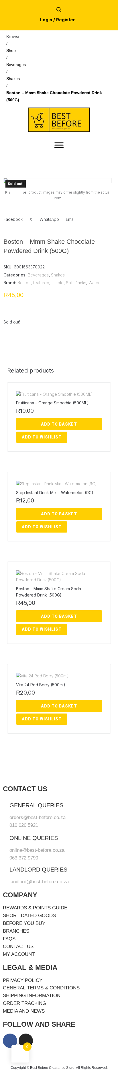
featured (41, 282)
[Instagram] (26, 1041)
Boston (24, 282)
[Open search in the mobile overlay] (59, 9)
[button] (16, 191)
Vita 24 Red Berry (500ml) (40, 684)
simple (58, 282)
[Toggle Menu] (59, 145)
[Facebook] (10, 1041)
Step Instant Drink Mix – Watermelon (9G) (54, 492)
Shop (11, 50)
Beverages (16, 64)
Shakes (13, 78)
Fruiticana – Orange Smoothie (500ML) (52, 402)
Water (94, 282)
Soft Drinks (76, 282)
